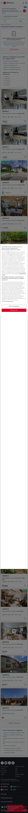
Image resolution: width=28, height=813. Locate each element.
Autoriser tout (14, 310)
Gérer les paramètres (14, 306)
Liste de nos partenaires (8, 301)
